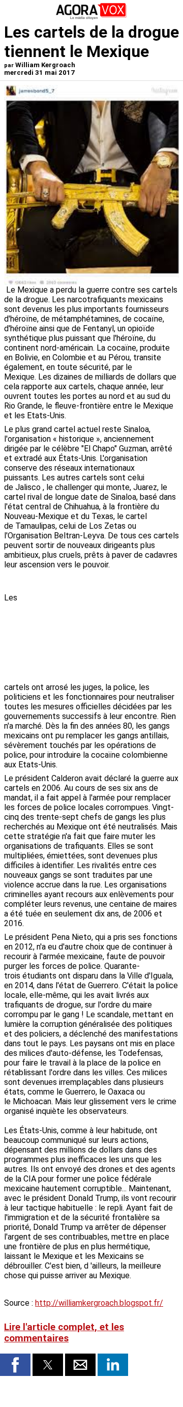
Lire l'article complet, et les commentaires (64, 1333)
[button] (15, 1365)
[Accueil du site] (91, 17)
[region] (102, 627)
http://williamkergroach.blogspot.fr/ (99, 1303)
